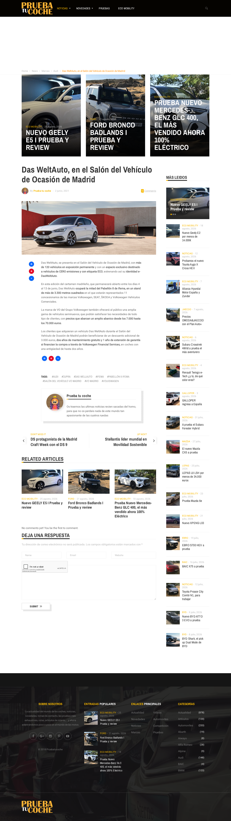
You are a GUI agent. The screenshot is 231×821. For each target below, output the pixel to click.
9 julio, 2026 (195, 612)
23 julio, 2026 (192, 495)
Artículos (183, 719)
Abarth (182, 732)
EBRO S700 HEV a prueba (193, 547)
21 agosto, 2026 (107, 119)
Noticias (62, 8)
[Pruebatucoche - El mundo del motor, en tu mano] (37, 8)
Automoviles (160, 719)
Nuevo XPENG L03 (193, 523)
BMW (181, 771)
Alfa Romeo (185, 745)
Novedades (83, 8)
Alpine (182, 751)
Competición (160, 726)
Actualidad (137, 713)
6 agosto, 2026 (189, 339)
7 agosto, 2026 (192, 283)
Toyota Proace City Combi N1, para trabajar (192, 595)
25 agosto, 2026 (53, 127)
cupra (67, 376)
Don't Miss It (38, 434)
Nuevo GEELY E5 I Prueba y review (47, 140)
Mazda (186, 441)
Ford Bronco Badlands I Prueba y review (112, 136)
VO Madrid (92, 381)
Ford (93, 119)
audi (55, 376)
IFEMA (100, 376)
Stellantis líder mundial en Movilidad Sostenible (126, 441)
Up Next (142, 434)
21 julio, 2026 (192, 517)
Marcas (46, 71)
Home (25, 71)
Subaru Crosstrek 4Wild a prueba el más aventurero (192, 348)
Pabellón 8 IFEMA (118, 376)
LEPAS (185, 465)
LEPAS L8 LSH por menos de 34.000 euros (193, 476)
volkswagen (111, 381)
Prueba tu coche (42, 191)
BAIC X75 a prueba (193, 566)
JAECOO (186, 309)
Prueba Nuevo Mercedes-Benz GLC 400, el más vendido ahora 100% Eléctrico (133, 509)
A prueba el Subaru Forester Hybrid (193, 426)
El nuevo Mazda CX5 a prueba (191, 450)
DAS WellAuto (83, 376)
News (35, 71)
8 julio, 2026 (195, 634)
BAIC (184, 562)
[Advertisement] (115, 42)
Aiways (182, 738)
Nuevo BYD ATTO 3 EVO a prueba (192, 618)
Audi (55, 71)
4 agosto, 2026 (192, 367)
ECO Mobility (126, 8)
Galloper (188, 393)
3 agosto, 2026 (190, 394)
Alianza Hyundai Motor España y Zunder (191, 292)
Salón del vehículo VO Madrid (62, 381)
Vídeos (157, 713)
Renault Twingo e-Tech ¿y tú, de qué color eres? (192, 376)
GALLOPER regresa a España (192, 402)
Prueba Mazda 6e (192, 501)
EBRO (185, 538)
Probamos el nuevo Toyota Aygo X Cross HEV (193, 264)
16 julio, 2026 (197, 562)
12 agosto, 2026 (190, 255)
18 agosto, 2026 (181, 97)
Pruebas (104, 8)
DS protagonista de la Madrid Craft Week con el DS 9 (54, 441)
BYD (184, 612)
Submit (34, 606)
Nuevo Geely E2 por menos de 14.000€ (191, 236)
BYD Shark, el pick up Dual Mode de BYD (192, 642)
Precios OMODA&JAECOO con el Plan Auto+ (193, 320)
